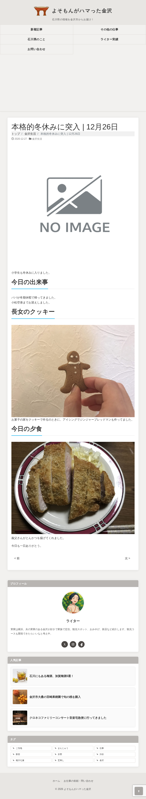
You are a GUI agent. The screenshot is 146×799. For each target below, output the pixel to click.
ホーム (56, 780)
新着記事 (36, 29)
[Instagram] (73, 644)
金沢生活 (37, 138)
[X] (64, 644)
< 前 (17, 558)
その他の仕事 (109, 29)
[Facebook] (81, 644)
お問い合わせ (36, 49)
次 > (127, 558)
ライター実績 (109, 39)
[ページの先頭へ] (139, 791)
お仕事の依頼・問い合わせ (78, 780)
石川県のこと (36, 39)
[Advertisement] (73, 82)
